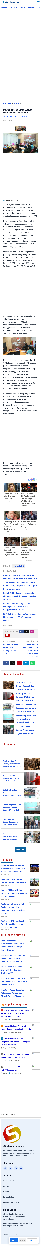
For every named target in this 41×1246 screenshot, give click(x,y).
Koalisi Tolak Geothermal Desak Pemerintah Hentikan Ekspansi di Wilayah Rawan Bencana (15, 1013)
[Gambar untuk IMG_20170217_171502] (20, 128)
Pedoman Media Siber (11, 1202)
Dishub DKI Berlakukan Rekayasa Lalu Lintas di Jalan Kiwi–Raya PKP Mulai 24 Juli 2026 (19, 596)
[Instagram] (32, 631)
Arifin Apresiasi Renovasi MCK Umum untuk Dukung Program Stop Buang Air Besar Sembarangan (20, 586)
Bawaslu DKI (18, 566)
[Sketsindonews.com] (11, 2)
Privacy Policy (8, 1197)
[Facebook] (21, 631)
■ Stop (22, 1240)
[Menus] (38, 2)
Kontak (6, 1186)
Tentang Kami (8, 1181)
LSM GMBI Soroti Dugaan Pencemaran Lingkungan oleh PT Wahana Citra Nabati (19, 617)
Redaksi (6, 1192)
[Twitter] (26, 631)
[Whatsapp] (32, 663)
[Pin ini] (19, 663)
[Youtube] (7, 635)
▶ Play (14, 1240)
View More (20, 849)
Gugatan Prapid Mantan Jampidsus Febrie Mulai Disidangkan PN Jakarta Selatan (15, 1042)
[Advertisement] (20, 33)
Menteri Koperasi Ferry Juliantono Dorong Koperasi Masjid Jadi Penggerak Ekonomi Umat (18, 606)
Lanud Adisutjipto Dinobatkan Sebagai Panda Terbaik (10, 647)
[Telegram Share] (26, 663)
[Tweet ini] (12, 663)
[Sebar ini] (6, 663)
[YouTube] (21, 1168)
